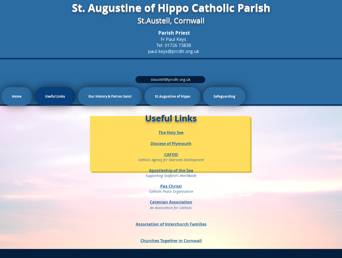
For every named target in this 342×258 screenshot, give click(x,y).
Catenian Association (171, 202)
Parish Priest (174, 32)
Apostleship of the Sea (171, 170)
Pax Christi (171, 186)
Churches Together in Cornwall (171, 240)
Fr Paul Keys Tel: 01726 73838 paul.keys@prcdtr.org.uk (173, 45)
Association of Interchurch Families (171, 224)
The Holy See (171, 132)
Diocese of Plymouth (171, 143)
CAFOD (171, 154)
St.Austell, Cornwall (171, 20)
